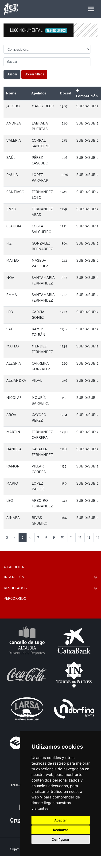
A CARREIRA (14, 567)
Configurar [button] (61, 839)
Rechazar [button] (60, 830)
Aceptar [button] (60, 820)
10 (62, 537)
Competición (87, 96)
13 (88, 537)
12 (80, 537)
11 (71, 537)
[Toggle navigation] (91, 8)
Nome (11, 93)
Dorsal (65, 93)
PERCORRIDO (15, 598)
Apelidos (39, 93)
